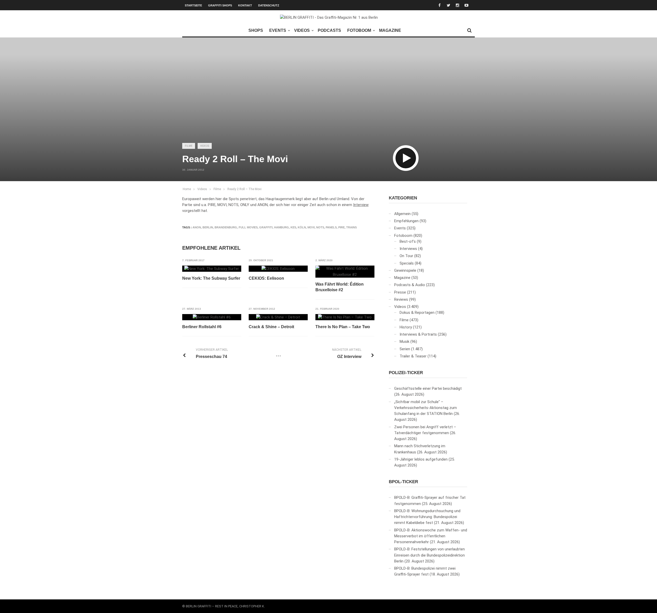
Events (277, 30)
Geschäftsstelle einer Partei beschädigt (428, 388)
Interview (361, 204)
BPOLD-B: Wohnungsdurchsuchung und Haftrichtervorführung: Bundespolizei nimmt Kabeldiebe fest (427, 517)
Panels (331, 227)
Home (187, 189)
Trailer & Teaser (413, 356)
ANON (196, 227)
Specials (407, 263)
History (406, 327)
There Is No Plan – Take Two (342, 327)
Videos (302, 30)
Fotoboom (359, 30)
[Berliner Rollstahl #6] (212, 317)
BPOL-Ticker (403, 481)
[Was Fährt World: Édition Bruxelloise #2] (344, 272)
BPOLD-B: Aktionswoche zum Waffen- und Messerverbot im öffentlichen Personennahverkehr (430, 536)
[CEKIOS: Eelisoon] (278, 269)
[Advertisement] (328, 99)
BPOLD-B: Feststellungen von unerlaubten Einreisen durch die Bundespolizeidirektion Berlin (429, 555)
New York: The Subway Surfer (211, 278)
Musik (404, 341)
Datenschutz (268, 5)
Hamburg (281, 227)
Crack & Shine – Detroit (271, 327)
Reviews (401, 299)
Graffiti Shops (220, 5)
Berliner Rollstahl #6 (201, 327)
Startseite (193, 5)
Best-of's (408, 241)
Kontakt (245, 5)
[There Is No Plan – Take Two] (345, 317)
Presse (400, 292)
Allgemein (402, 213)
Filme (188, 145)
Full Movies (248, 227)
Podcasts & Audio (409, 285)
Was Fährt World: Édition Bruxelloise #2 (339, 287)
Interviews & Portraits (418, 334)
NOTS (320, 227)
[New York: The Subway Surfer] (211, 269)
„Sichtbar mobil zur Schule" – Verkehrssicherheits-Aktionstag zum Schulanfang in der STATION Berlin (425, 408)
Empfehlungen (406, 221)
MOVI (311, 227)
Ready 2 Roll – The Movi (244, 189)
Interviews (408, 248)
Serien (405, 349)
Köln (302, 227)
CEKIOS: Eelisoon (266, 278)
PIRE (341, 227)
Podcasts (329, 30)
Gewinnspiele (405, 270)
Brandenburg (226, 227)
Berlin (207, 227)
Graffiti (266, 227)
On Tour (406, 256)
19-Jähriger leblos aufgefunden (421, 459)
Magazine (390, 30)
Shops (255, 30)
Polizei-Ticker (406, 372)
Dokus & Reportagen (417, 312)
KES (293, 227)
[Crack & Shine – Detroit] (278, 317)
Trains (351, 227)
